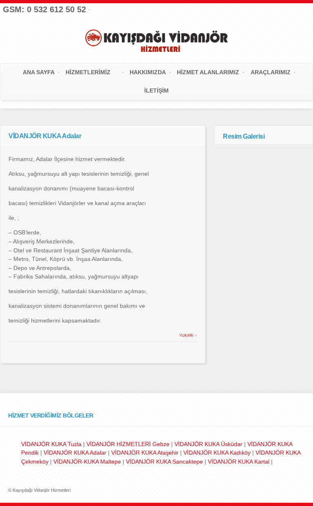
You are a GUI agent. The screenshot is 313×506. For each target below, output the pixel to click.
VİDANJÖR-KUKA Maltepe (88, 461)
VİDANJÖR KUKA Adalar (76, 452)
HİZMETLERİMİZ (88, 72)
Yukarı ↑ (188, 336)
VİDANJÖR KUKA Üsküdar (208, 444)
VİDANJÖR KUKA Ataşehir (145, 452)
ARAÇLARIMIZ (271, 72)
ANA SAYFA (39, 72)
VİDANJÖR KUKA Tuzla (51, 444)
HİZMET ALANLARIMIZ (208, 72)
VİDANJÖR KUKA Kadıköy (217, 452)
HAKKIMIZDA (148, 72)
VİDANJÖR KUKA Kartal (239, 461)
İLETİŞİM (156, 90)
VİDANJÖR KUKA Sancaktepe (165, 461)
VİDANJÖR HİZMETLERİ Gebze (128, 444)
